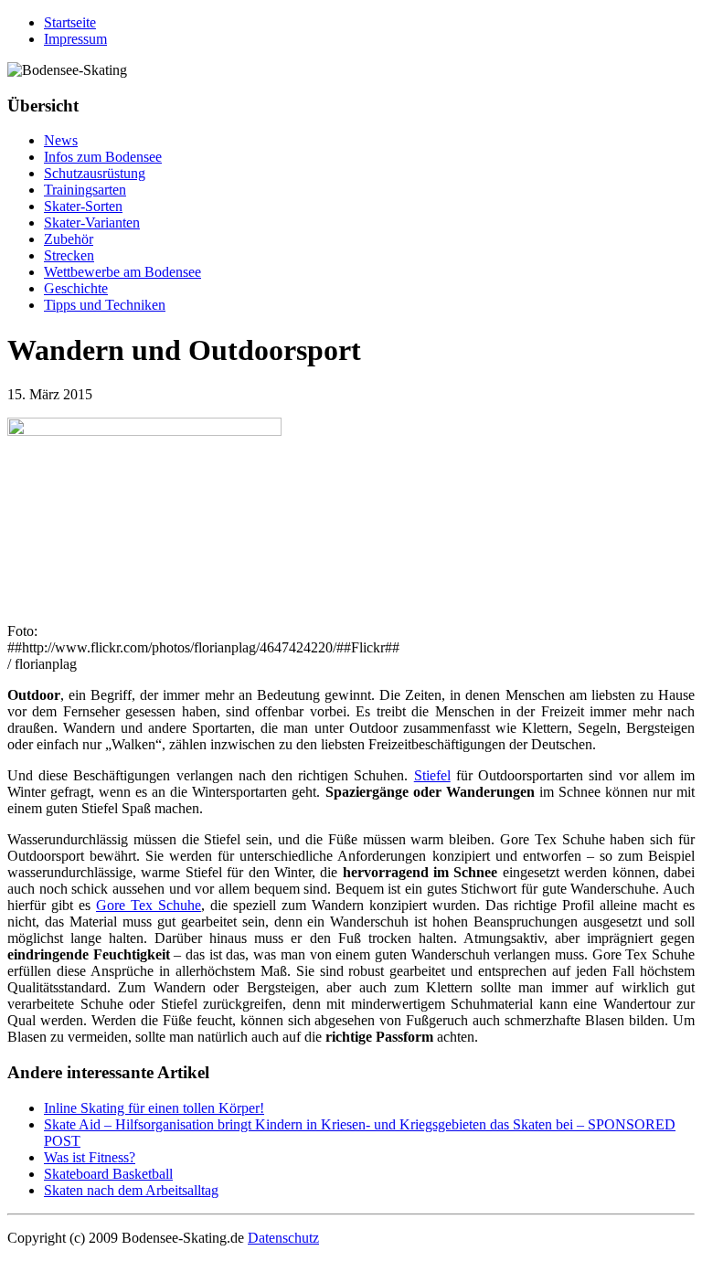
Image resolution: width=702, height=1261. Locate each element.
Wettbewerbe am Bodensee (122, 272)
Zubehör (68, 239)
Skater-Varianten (92, 222)
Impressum (75, 39)
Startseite (70, 22)
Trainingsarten (85, 189)
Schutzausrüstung (94, 173)
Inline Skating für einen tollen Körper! (154, 1108)
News (61, 140)
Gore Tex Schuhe (148, 905)
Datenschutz (283, 1237)
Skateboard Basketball (108, 1174)
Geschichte (76, 288)
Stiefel (432, 775)
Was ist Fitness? (89, 1157)
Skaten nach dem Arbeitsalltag (131, 1190)
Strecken (69, 255)
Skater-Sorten (83, 206)
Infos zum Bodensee (103, 156)
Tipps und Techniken (104, 305)
